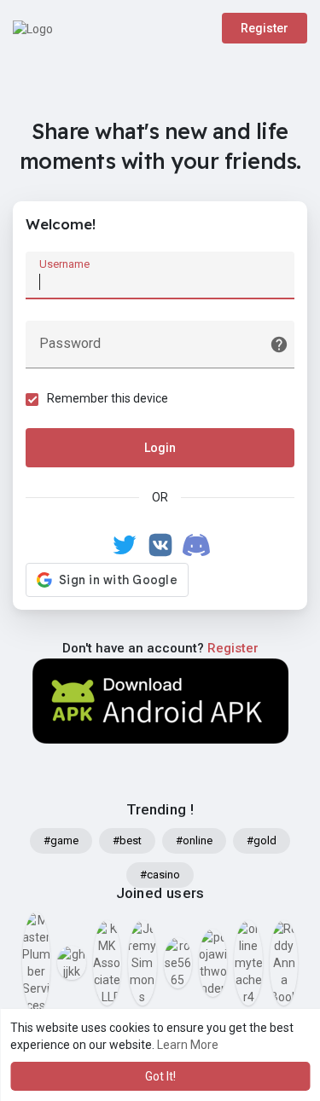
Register (264, 28)
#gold (261, 840)
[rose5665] (178, 962)
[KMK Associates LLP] (107, 962)
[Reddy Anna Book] (284, 962)
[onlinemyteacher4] (248, 962)
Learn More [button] (187, 1045)
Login (160, 448)
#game (61, 840)
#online (194, 840)
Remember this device (107, 398)
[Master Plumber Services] (36, 963)
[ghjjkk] (71, 963)
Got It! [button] (160, 1076)
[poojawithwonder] (213, 963)
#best (127, 840)
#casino (160, 874)
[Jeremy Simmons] (142, 962)
